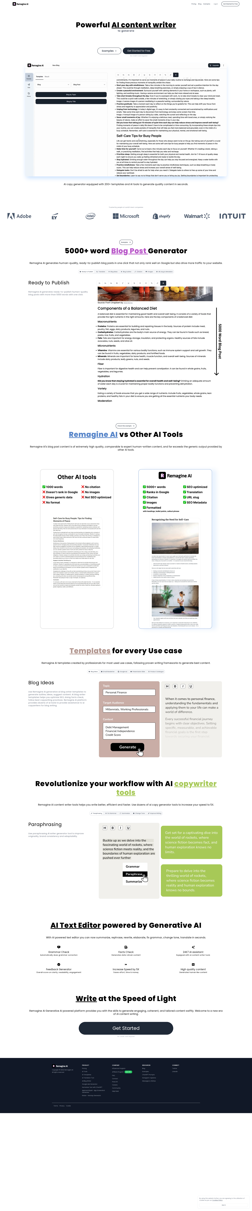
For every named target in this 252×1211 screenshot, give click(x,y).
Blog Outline (127, 272)
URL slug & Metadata (165, 272)
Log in (216, 4)
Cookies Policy (217, 1200)
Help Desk (115, 1091)
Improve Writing (155, 813)
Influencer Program (118, 1068)
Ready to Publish (87, 272)
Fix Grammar (111, 813)
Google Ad (123, 672)
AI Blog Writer (86, 1081)
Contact (115, 1079)
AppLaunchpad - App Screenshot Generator (93, 1091)
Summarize (126, 813)
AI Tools (84, 1072)
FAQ (113, 1075)
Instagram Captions (149, 1078)
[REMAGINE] (66, 1066)
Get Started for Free (230, 4)
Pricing (193, 4)
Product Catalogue (157, 672)
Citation (139, 272)
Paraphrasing (97, 813)
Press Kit (115, 1082)
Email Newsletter (108, 672)
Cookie (68, 1106)
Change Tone (140, 813)
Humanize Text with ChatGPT (92, 1087)
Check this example (124, 426)
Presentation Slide (139, 672)
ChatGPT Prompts (148, 1075)
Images (150, 272)
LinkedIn (175, 1072)
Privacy (62, 1106)
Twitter (174, 1068)
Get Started (126, 1028)
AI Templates (86, 1075)
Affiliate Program (118, 1072)
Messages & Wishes (149, 1081)
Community (116, 1088)
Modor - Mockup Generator (91, 1095)
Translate (102, 272)
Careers (115, 1085)
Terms (56, 1106)
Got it (224, 1205)
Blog (199, 4)
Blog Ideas (114, 272)
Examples (206, 4)
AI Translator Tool (88, 1078)
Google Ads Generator (89, 1084)
